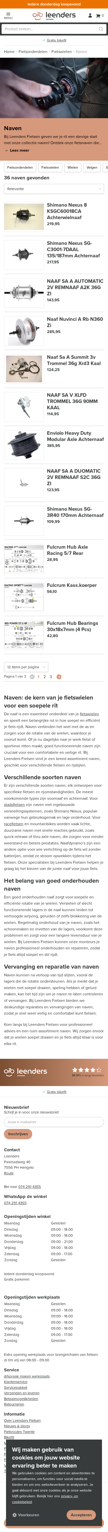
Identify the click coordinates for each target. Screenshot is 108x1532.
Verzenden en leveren (21, 1393)
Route (9, 1173)
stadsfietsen (14, 804)
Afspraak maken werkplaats (27, 1376)
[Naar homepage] (54, 16)
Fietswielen (50, 167)
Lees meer (19, 150)
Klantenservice (15, 1382)
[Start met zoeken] (100, 28)
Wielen (73, 167)
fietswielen (89, 714)
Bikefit (9, 1437)
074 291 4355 (29, 1186)
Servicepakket (15, 1387)
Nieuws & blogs (17, 1426)
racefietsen (13, 824)
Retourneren (14, 1404)
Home (9, 51)
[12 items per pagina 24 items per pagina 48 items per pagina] (26, 667)
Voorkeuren (28, 1515)
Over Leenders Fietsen (22, 1420)
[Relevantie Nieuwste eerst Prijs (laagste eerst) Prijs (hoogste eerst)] (54, 189)
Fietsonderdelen (20, 167)
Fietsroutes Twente (19, 1432)
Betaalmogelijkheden (21, 1399)
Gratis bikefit (56, 40)
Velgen (92, 167)
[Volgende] (59, 676)
